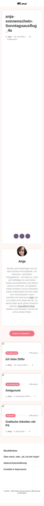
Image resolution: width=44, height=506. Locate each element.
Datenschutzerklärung (15, 463)
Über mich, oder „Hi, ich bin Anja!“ (22, 457)
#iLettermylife (12, 353)
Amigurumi (12, 390)
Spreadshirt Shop (26, 306)
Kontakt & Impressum (15, 469)
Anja (10, 37)
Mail (31, 297)
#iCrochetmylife (13, 384)
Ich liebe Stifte (14, 359)
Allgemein (10, 416)
